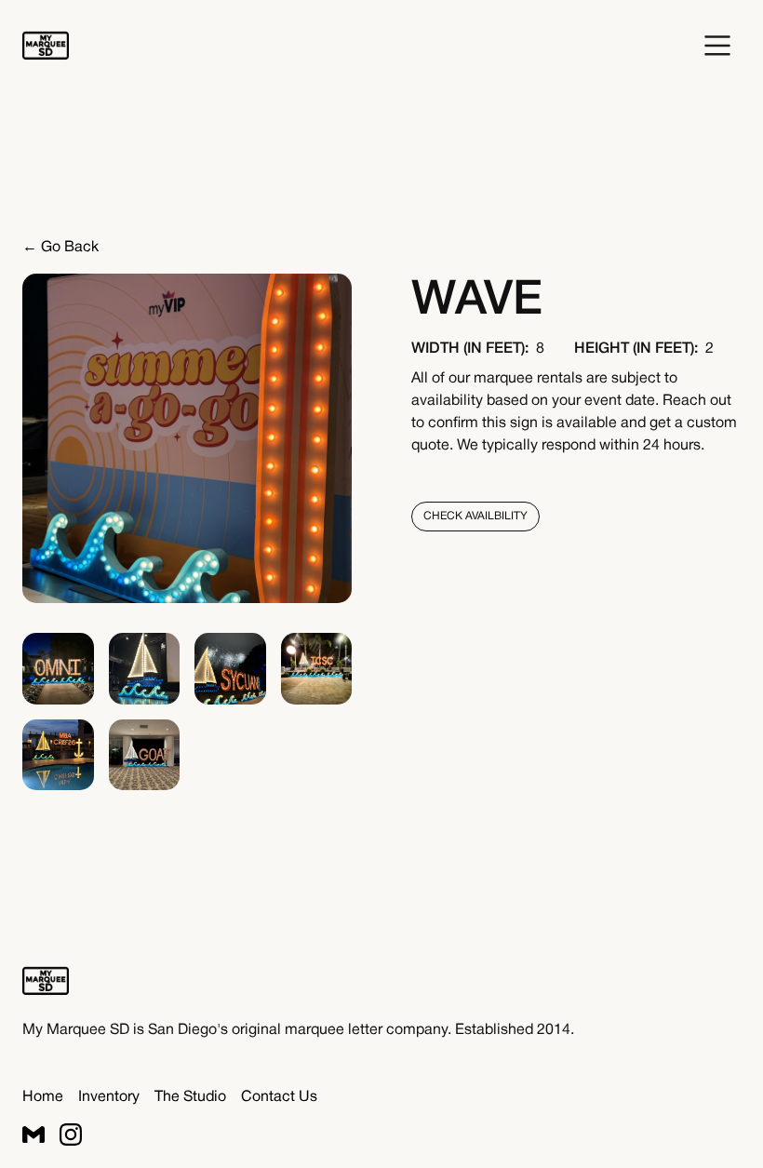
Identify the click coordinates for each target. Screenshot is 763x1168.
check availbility (475, 516)
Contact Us (279, 1097)
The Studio (190, 1097)
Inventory (109, 1097)
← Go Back (60, 247)
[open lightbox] (58, 669)
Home (42, 1097)
